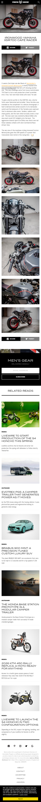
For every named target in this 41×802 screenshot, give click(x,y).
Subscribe (20, 377)
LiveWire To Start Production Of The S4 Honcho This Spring (19, 438)
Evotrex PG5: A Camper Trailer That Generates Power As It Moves (20, 494)
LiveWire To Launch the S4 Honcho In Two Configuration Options (20, 722)
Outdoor (6, 488)
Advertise (20, 775)
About (20, 768)
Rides (4, 432)
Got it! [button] (20, 799)
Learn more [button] (24, 794)
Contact (20, 771)
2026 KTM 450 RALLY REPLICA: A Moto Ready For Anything (19, 666)
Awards (20, 782)
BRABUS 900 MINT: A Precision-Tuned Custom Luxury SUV (17, 551)
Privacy (20, 779)
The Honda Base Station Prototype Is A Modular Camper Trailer (20, 608)
